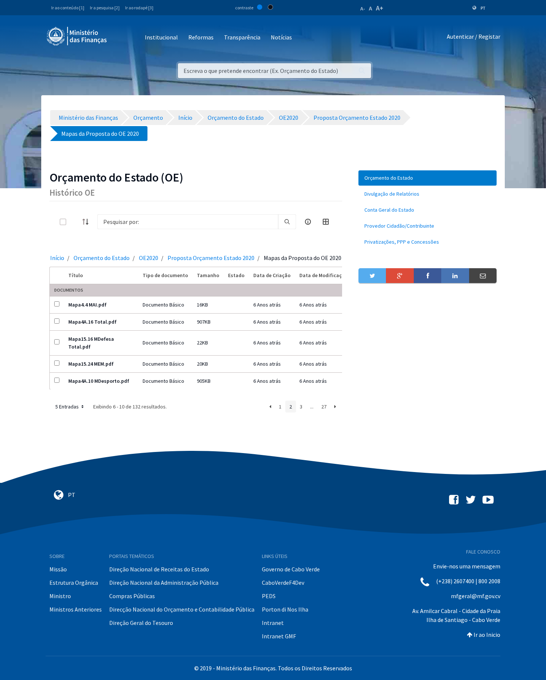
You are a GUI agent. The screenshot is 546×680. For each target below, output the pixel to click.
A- (362, 8)
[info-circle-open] (308, 222)
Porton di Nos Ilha (285, 609)
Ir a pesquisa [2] (105, 7)
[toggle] (75, 222)
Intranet (273, 622)
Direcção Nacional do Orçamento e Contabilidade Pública (181, 609)
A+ (379, 8)
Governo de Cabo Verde (291, 569)
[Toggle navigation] (119, 38)
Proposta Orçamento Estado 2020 (211, 258)
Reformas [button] (201, 37)
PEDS (269, 596)
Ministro (60, 596)
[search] (287, 221)
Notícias (281, 37)
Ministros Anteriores (75, 609)
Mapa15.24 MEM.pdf (91, 363)
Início (57, 258)
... (311, 406)
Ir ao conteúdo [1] (67, 7)
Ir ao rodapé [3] (139, 7)
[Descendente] (88, 222)
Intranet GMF (279, 636)
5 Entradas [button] (67, 406)
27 (323, 406)
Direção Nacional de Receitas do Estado (159, 569)
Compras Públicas (132, 596)
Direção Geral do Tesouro (141, 622)
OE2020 (148, 258)
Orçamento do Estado (102, 258)
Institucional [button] (161, 37)
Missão (58, 569)
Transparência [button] (242, 37)
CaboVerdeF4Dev (283, 582)
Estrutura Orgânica (73, 582)
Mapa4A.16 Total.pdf (92, 321)
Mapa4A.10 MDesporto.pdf (98, 381)
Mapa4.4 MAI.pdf (87, 304)
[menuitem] (427, 178)
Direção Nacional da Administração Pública (163, 582)
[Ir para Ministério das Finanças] (77, 36)
